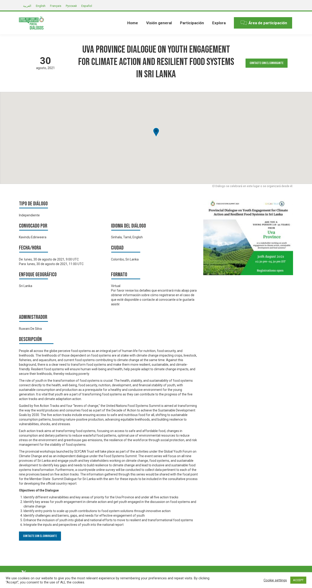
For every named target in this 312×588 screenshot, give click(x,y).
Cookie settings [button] (275, 580)
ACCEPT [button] (298, 580)
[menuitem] (132, 23)
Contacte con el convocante (266, 63)
